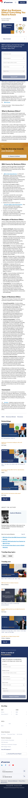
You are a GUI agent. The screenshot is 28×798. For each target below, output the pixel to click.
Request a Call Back (15, 156)
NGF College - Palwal (6, 746)
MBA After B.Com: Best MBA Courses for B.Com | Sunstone (14, 538)
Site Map (4, 706)
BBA (17, 714)
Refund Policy (4, 782)
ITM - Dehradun (4, 742)
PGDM (10, 556)
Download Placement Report (14, 753)
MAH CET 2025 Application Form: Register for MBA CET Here (14, 542)
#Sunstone (20, 416)
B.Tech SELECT (4, 714)
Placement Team (11, 734)
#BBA (3, 416)
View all (5, 499)
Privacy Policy (22, 780)
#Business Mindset (11, 416)
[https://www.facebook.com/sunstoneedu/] (5, 765)
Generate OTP (14, 76)
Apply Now (22, 2)
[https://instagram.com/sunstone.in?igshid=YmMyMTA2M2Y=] (9, 765)
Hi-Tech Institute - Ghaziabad (7, 740)
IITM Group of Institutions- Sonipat (9, 744)
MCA (2, 725)
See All (23, 534)
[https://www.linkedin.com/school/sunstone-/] (2, 765)
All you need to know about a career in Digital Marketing (13, 546)
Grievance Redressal (12, 780)
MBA (4, 556)
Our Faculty (19, 734)
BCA (10, 723)
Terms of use (4, 780)
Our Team (3, 734)
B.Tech (2, 712)
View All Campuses (5, 749)
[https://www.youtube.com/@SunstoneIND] (13, 765)
